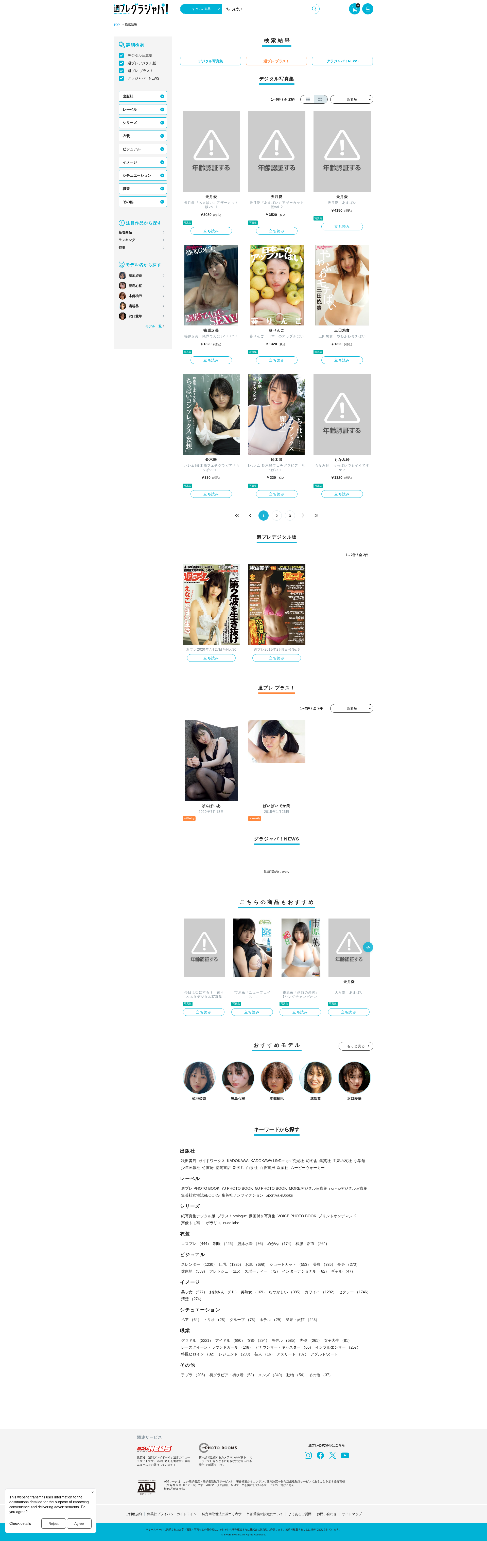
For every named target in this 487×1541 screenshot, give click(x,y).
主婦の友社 (342, 1161)
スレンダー (199, 1264)
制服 (224, 1243)
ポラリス (213, 1223)
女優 (258, 1340)
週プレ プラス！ (140, 71)
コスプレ (196, 1243)
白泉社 (252, 1167)
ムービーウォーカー (307, 1167)
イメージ (130, 162)
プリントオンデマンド (337, 1216)
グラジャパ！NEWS (143, 78)
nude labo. (231, 1223)
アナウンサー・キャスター (284, 1347)
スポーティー (262, 1271)
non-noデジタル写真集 (348, 1188)
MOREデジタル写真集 (308, 1188)
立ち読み (211, 231)
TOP (117, 24)
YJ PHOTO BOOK (237, 1188)
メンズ (271, 1375)
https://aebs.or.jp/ (174, 1488)
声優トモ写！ (192, 1223)
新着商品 (125, 232)
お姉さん (224, 1292)
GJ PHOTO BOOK (271, 1188)
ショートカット (290, 1264)
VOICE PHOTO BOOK (296, 1216)
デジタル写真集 (140, 55)
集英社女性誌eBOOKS (200, 1195)
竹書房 (208, 1167)
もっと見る (356, 1046)
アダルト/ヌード (324, 1354)
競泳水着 (251, 1243)
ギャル (343, 1271)
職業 (126, 189)
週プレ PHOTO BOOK (200, 1188)
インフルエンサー (337, 1347)
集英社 (325, 1161)
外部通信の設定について (265, 1514)
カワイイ (321, 1292)
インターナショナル (305, 1271)
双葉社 (282, 1167)
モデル (284, 1340)
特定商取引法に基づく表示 (221, 1514)
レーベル (130, 109)
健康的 (194, 1271)
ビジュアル (132, 149)
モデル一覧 (153, 326)
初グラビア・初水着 (232, 1375)
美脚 (324, 1264)
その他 (128, 202)
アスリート (292, 1354)
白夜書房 (267, 1167)
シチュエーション (137, 175)
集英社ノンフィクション (243, 1195)
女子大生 (338, 1340)
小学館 (359, 1161)
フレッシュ (225, 1271)
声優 (311, 1340)
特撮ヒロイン (199, 1354)
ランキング (127, 240)
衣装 (126, 136)
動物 (296, 1375)
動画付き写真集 (262, 1216)
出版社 (128, 96)
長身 (348, 1264)
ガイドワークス (211, 1161)
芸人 (264, 1354)
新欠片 (238, 1167)
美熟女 (254, 1292)
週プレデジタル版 (142, 63)
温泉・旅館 (302, 1319)
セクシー (355, 1292)
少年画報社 (190, 1167)
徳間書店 (223, 1167)
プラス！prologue (232, 1216)
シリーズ (130, 123)
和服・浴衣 (312, 1243)
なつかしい (286, 1292)
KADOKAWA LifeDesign (270, 1161)
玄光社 (298, 1161)
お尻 (256, 1264)
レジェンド (235, 1354)
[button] (368, 948)
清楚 (192, 1299)
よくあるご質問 (299, 1514)
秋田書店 (188, 1161)
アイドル (230, 1340)
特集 (122, 247)
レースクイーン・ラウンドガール (217, 1347)
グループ (243, 1319)
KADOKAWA (238, 1161)
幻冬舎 (311, 1161)
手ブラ (194, 1375)
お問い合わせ (327, 1514)
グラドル (197, 1340)
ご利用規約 (133, 1514)
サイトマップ (352, 1514)
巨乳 (231, 1264)
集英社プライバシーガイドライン (172, 1514)
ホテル (271, 1319)
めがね (280, 1243)
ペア (191, 1319)
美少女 (194, 1292)
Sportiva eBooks (279, 1195)
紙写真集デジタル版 (198, 1216)
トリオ (215, 1319)
